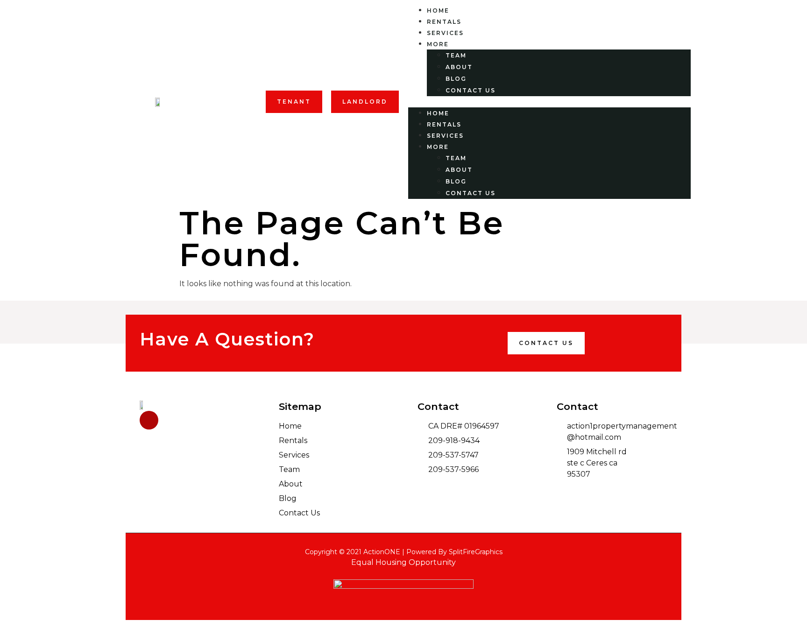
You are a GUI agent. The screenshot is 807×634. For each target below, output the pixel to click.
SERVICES (445, 32)
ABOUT (459, 66)
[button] (294, 102)
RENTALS (444, 21)
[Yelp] (149, 420)
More (438, 44)
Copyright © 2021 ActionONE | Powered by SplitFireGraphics (404, 552)
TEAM (456, 55)
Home (438, 10)
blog (456, 78)
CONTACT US (471, 90)
